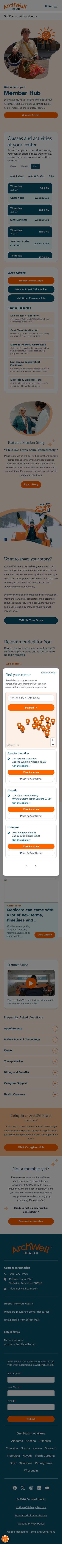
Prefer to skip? (49, 672)
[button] (28, 722)
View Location (38, 772)
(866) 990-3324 (18, 1532)
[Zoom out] (53, 744)
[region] (31, 730)
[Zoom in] (53, 740)
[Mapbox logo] (13, 745)
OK (31, 1537)
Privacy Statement (41, 1525)
